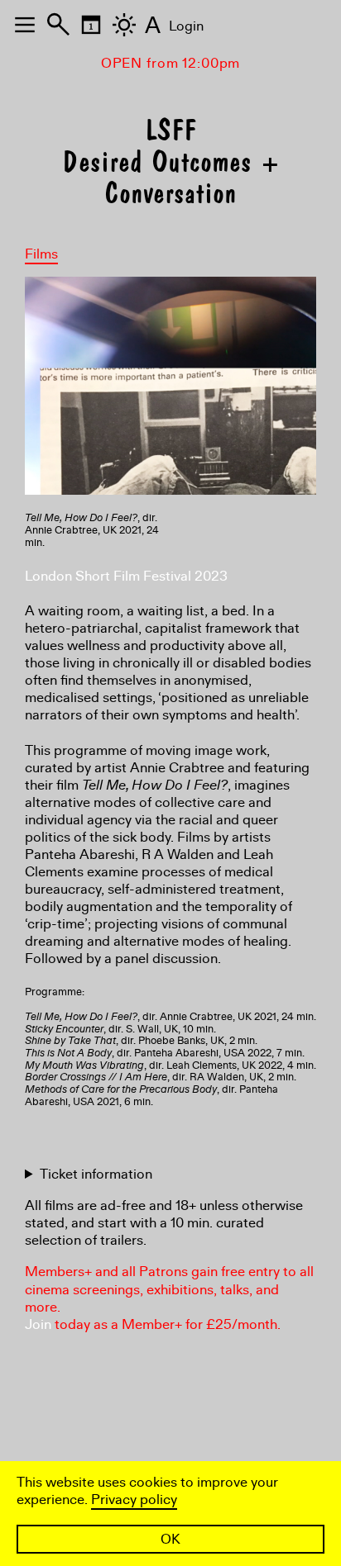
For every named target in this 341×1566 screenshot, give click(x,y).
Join (38, 1324)
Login (186, 26)
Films (41, 254)
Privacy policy (134, 1499)
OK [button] (170, 1539)
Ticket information (96, 1174)
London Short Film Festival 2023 (126, 576)
